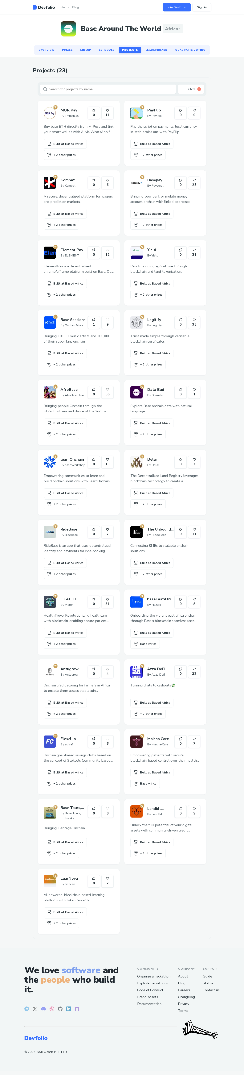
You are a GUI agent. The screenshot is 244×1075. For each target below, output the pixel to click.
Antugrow (69, 669)
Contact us (211, 990)
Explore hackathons (152, 983)
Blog (181, 983)
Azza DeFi (156, 669)
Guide (207, 976)
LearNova (69, 878)
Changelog (186, 997)
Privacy (183, 1004)
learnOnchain (72, 459)
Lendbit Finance (154, 808)
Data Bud (155, 389)
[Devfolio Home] (44, 7)
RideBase (68, 529)
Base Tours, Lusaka (70, 807)
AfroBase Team (69, 389)
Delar (152, 459)
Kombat (67, 180)
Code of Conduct (150, 990)
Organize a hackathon (153, 976)
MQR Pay (68, 110)
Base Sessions (73, 319)
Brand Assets (147, 997)
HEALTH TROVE (68, 599)
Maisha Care (158, 738)
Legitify (154, 319)
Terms (183, 1010)
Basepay (154, 180)
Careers (184, 990)
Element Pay (71, 249)
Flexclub (68, 738)
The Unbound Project (159, 529)
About (183, 976)
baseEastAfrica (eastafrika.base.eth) (160, 599)
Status (208, 983)
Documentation (149, 1004)
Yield (151, 249)
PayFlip (154, 110)
